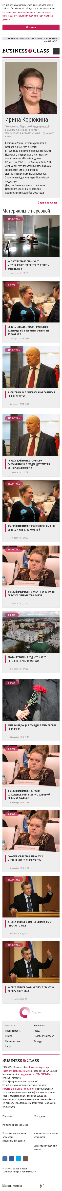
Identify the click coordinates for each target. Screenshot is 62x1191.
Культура (38, 1041)
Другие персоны (48, 202)
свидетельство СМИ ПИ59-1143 (36, 1074)
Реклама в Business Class (15, 1124)
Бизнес (8, 1035)
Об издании (39, 1116)
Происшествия (12, 1041)
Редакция (7, 1116)
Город (11, 284)
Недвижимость (13, 1030)
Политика (14, 219)
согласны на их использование (18, 12)
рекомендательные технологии (18, 1088)
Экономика (39, 1025)
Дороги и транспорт (44, 1035)
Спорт (8, 1046)
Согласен (31, 27)
